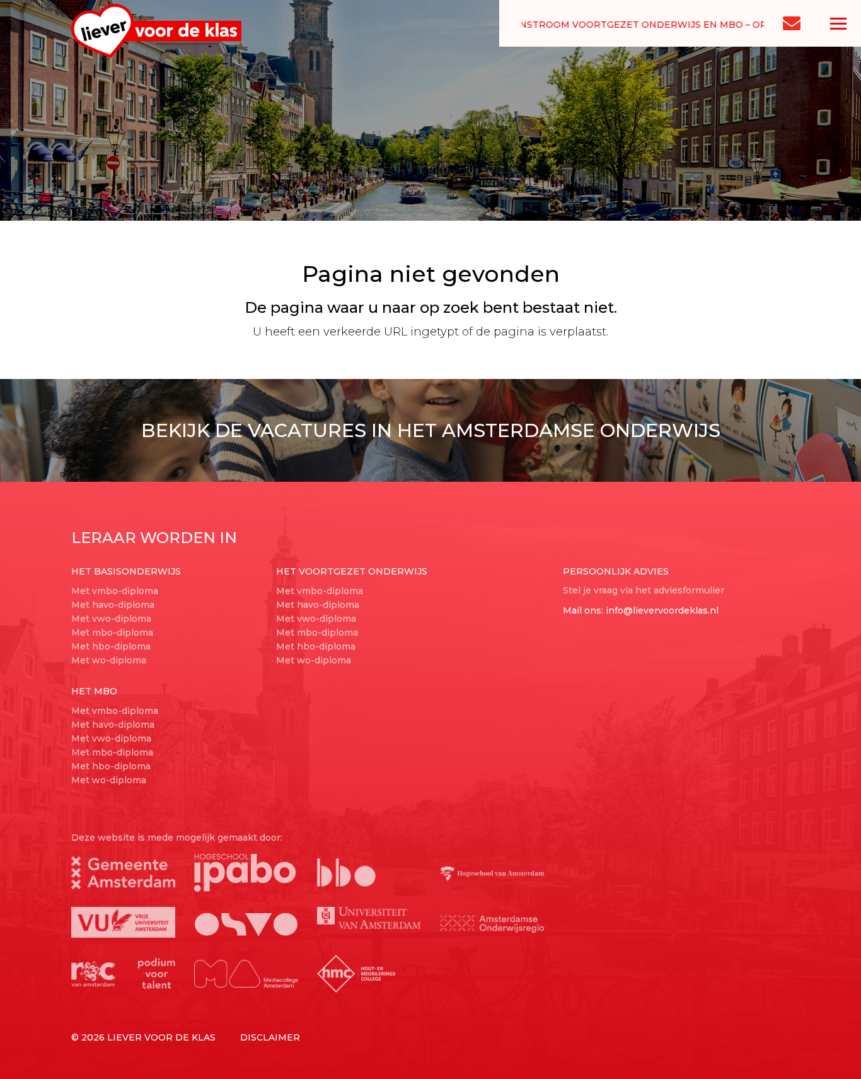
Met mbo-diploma (112, 632)
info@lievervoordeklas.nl (662, 610)
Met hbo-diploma (111, 646)
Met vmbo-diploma (114, 591)
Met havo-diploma (112, 604)
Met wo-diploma (108, 660)
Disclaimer (270, 1037)
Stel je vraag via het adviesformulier (643, 590)
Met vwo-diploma (111, 618)
